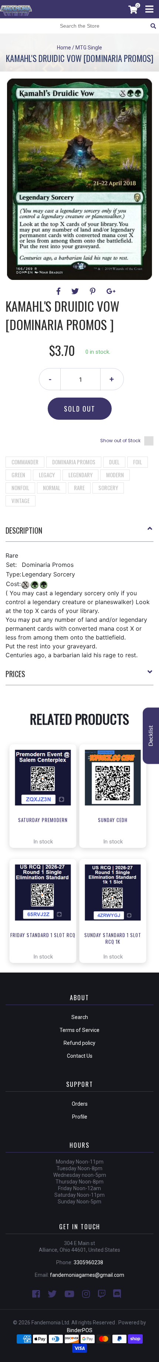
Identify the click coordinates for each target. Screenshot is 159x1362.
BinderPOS (79, 1330)
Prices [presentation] (15, 673)
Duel (114, 462)
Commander (24, 462)
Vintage (20, 500)
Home (64, 48)
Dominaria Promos (73, 462)
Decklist (151, 735)
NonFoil (20, 488)
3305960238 (88, 1262)
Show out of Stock (120, 440)
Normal (51, 488)
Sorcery (108, 488)
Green (18, 475)
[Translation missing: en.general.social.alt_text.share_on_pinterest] (94, 291)
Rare (79, 488)
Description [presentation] (24, 530)
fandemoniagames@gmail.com (87, 1275)
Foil (137, 462)
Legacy (47, 475)
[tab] (79, 533)
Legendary (80, 475)
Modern (115, 475)
